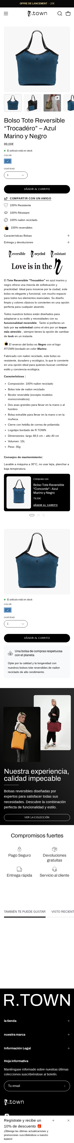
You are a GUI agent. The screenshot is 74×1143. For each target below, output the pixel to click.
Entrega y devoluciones (18, 242)
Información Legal (17, 1048)
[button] (59, 13)
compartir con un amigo (30, 198)
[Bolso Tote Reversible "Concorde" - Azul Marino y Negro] (19, 492)
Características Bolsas (18, 235)
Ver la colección (37, 817)
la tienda (10, 1020)
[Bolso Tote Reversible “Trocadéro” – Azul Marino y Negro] (13, 103)
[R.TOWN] (37, 13)
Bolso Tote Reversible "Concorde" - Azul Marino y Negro (48, 488)
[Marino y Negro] (7, 161)
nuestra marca (14, 1034)
